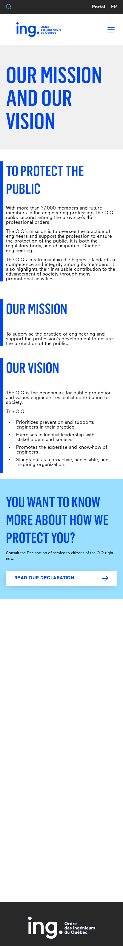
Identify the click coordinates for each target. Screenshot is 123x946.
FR (114, 7)
